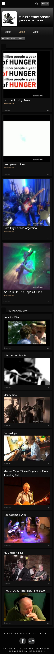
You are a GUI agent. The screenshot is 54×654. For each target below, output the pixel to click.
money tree (10, 395)
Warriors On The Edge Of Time (22, 292)
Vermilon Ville (11, 317)
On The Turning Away (16, 100)
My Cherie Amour (13, 552)
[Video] (3, 46)
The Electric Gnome (9, 39)
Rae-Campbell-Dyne (15, 514)
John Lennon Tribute (15, 355)
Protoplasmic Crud (14, 164)
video (22, 32)
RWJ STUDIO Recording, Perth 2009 (24, 590)
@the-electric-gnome (31, 20)
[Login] (36, 3)
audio (8, 32)
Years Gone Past (8, 103)
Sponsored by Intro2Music (27, 651)
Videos (21, 39)
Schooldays (10, 433)
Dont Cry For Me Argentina (20, 228)
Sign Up (45, 4)
